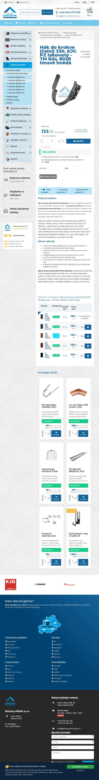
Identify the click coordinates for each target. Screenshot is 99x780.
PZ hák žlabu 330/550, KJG (49, 406)
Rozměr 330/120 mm (17, 77)
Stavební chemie (18, 140)
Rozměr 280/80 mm (17, 87)
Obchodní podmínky (51, 23)
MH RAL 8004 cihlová (47, 335)
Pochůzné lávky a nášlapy (21, 52)
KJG (66, 168)
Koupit (79, 141)
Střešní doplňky (17, 46)
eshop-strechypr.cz (49, 33)
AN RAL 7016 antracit (48, 326)
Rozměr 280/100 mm (17, 83)
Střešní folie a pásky (19, 115)
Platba (34, 23)
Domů (10, 23)
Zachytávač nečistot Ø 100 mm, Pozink (50, 470)
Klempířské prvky (18, 58)
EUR (92, 2)
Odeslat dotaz (49, 176)
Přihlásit (10, 2)
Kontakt (68, 23)
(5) (62, 191)
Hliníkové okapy (13, 100)
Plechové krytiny (18, 39)
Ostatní (10, 103)
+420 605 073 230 (69, 12)
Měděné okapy (12, 97)
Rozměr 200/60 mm (16, 93)
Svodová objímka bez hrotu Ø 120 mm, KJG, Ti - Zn (51, 535)
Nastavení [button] (80, 770)
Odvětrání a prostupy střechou (21, 133)
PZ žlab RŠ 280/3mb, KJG (76, 470)
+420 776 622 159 (64, 721)
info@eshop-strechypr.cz (68, 16)
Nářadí (13, 146)
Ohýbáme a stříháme (17, 195)
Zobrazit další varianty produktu (81, 130)
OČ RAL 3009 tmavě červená (48, 345)
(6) (81, 191)
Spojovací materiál (19, 108)
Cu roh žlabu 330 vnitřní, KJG (78, 406)
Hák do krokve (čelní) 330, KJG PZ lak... (55, 37)
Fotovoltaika (16, 127)
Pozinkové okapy (13, 70)
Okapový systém (18, 65)
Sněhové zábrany (18, 121)
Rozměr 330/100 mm (17, 80)
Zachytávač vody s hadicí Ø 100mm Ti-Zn (78, 535)
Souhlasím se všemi (80, 767)
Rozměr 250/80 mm (16, 90)
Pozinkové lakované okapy (17, 73)
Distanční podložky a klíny (21, 33)
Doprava (22, 23)
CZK (84, 2)
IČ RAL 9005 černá (47, 355)
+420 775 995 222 (65, 723)
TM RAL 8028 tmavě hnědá (47, 317)
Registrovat (24, 2)
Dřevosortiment (17, 152)
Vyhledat (48, 12)
